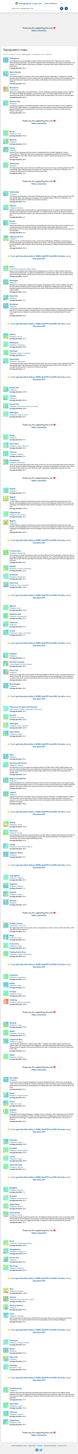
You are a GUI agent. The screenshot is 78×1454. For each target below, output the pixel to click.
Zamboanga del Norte (25, 1243)
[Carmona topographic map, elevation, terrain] (6, 835)
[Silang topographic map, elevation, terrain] (6, 824)
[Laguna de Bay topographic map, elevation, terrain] (6, 1045)
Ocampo (13, 1196)
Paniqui (13, 992)
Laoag (12, 844)
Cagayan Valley (16, 853)
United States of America (18, 269)
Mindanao (14, 304)
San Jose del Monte (18, 763)
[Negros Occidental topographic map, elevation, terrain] (6, 783)
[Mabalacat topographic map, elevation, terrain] (6, 345)
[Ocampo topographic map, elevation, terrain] (6, 1198)
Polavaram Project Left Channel (23, 707)
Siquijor (13, 892)
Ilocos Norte (22, 847)
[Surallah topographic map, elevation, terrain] (6, 1150)
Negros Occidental (18, 778)
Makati (12, 489)
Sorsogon (14, 1078)
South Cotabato (23, 1150)
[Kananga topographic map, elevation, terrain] (6, 1367)
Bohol (12, 1349)
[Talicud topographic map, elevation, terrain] (6, 1299)
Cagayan (21, 878)
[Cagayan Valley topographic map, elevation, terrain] (6, 855)
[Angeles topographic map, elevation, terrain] (6, 1115)
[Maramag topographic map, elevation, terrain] (6, 1268)
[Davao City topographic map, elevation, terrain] (6, 390)
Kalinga (20, 1057)
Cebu (19, 585)
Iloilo (19, 608)
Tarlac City (14, 944)
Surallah (13, 1148)
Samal (32, 1299)
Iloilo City (14, 296)
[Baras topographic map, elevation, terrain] (6, 133)
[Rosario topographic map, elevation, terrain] (6, 717)
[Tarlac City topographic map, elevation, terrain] (6, 946)
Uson (12, 1314)
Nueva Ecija (22, 515)
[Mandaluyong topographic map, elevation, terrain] (6, 1394)
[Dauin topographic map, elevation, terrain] (6, 1095)
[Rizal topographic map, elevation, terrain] (6, 757)
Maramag (14, 1266)
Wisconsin (14, 88)
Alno (12, 1289)
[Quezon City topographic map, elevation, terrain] (6, 107)
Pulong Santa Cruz (18, 952)
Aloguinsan (14, 1420)
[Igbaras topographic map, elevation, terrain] (6, 608)
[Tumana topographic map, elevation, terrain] (6, 454)
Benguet (20, 1291)
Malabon (13, 654)
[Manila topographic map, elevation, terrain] (6, 227)
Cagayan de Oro (16, 237)
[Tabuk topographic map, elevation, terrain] (6, 1057)
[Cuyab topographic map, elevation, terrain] (6, 633)
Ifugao (20, 1159)
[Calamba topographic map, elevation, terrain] (6, 1142)
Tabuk (12, 1055)
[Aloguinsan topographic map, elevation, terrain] (6, 1422)
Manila (12, 221)
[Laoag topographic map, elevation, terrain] (6, 846)
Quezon (20, 1002)
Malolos (13, 206)
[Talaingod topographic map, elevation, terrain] (6, 725)
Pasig (12, 435)
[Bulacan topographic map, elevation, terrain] (6, 142)
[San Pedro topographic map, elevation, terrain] (6, 446)
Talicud (13, 1297)
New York (23, 926)
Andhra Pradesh (19, 709)
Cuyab (12, 631)
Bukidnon (21, 1268)
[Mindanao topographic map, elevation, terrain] (6, 310)
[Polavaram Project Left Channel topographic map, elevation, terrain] (6, 709)
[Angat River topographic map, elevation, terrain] (6, 1206)
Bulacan (13, 140)
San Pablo (14, 1404)
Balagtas (13, 1188)
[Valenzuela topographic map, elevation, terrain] (6, 168)
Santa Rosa (27, 569)
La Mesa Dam (15, 551)
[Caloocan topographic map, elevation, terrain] (6, 624)
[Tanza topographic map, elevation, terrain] (6, 1104)
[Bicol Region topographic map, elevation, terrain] (6, 686)
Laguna (20, 569)
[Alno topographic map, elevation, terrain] (6, 1291)
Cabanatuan (15, 512)
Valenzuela (14, 163)
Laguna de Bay (16, 1039)
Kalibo (12, 983)
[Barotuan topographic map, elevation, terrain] (6, 1342)
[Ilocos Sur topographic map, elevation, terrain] (6, 675)
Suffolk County (16, 923)
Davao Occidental (23, 406)
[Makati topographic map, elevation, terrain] (6, 491)
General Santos (16, 1305)
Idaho (29, 269)
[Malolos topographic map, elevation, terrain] (6, 211)
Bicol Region (15, 684)
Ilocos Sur (14, 670)
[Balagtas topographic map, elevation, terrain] (6, 1190)
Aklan (19, 985)
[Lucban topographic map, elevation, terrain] (6, 398)
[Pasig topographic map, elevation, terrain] (6, 437)
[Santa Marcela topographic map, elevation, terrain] (6, 1167)
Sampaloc (27, 1002)
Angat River (15, 1204)
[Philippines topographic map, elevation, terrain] (6, 63)
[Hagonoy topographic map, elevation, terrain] (6, 886)
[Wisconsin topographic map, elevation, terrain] (6, 92)
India (11, 709)
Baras (12, 131)
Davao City (14, 388)
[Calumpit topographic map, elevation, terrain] (6, 353)
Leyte (20, 1025)
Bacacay (26, 446)
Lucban (13, 396)
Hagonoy (13, 884)
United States (14, 90)
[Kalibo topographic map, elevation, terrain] (6, 985)
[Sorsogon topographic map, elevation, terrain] (6, 1083)
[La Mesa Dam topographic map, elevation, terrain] (6, 556)
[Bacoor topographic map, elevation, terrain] (6, 336)
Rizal (19, 134)
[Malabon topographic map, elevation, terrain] (6, 656)
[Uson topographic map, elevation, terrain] (6, 1318)
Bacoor (13, 334)
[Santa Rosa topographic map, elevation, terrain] (6, 734)
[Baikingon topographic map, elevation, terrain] (6, 414)
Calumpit (13, 351)
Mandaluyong (22, 616)
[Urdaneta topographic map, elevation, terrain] (6, 577)
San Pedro (14, 444)
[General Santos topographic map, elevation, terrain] (6, 1307)
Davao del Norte (23, 726)
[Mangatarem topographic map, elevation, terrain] (6, 1251)
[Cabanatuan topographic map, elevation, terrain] (6, 514)
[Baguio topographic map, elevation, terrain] (6, 502)
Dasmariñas (15, 1213)
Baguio (13, 497)
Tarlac (20, 946)
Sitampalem (38, 709)
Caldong (13, 1000)
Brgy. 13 (29, 847)
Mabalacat (14, 343)
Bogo (12, 935)
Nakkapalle (29, 709)
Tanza (12, 1102)
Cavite (12, 148)
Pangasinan (21, 577)
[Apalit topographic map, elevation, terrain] (6, 1033)
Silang (12, 822)
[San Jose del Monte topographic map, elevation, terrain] (6, 768)
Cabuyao (13, 1412)
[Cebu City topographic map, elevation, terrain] (6, 585)
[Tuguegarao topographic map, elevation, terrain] (6, 878)
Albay (20, 446)
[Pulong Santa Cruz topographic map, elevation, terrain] (6, 954)
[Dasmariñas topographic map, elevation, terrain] (6, 1217)
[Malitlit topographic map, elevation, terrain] (6, 568)
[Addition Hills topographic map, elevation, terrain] (6, 616)
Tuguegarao (15, 876)
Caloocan (14, 622)
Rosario (13, 715)
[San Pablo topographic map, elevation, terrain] (6, 1406)
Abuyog (13, 1023)
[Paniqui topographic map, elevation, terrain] (6, 994)
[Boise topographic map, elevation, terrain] (6, 271)
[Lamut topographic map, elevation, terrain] (6, 1158)
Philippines (14, 58)
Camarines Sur (22, 1198)
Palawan (20, 1343)
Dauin (12, 1093)
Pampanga (21, 345)
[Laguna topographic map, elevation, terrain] (6, 798)
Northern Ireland (17, 662)
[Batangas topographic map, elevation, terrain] (6, 286)
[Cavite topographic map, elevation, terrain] (6, 153)
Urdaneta (14, 575)
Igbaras (13, 606)
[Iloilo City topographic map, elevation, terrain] (6, 298)
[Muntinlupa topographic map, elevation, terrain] (6, 465)
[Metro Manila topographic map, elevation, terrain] (6, 78)
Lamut (12, 1156)
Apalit (12, 1031)
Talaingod (14, 723)
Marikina (20, 454)
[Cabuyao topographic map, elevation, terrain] (6, 1414)
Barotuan (14, 1340)
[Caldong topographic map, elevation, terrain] (6, 1002)
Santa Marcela (16, 1165)
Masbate (20, 1316)
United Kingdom (15, 664)
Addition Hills (15, 614)
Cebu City (14, 583)
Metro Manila (15, 72)
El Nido (27, 1343)
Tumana (13, 452)
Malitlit (13, 566)
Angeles (13, 1110)
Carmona (13, 831)
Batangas (14, 280)
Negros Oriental (23, 1095)
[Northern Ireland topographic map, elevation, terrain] (6, 664)
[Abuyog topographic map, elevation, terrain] (6, 1025)
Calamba (13, 1140)
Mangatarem (15, 1249)
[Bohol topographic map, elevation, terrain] (6, 1351)
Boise (12, 267)
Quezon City (15, 101)
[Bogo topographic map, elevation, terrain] (6, 937)
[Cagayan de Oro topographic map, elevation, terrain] (6, 242)
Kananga (13, 1365)
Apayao (20, 1167)
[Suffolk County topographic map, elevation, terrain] (6, 927)
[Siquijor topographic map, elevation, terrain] (6, 894)
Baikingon (14, 412)
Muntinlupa (15, 460)
